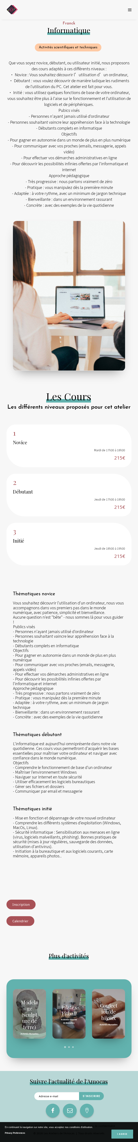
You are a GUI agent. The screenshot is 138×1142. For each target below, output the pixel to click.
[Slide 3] (73, 1047)
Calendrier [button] (20, 921)
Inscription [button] (21, 904)
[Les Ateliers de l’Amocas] (12, 10)
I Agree (122, 1134)
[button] (129, 10)
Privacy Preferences (15, 1133)
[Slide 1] (65, 1047)
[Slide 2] (69, 1047)
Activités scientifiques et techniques (68, 47)
